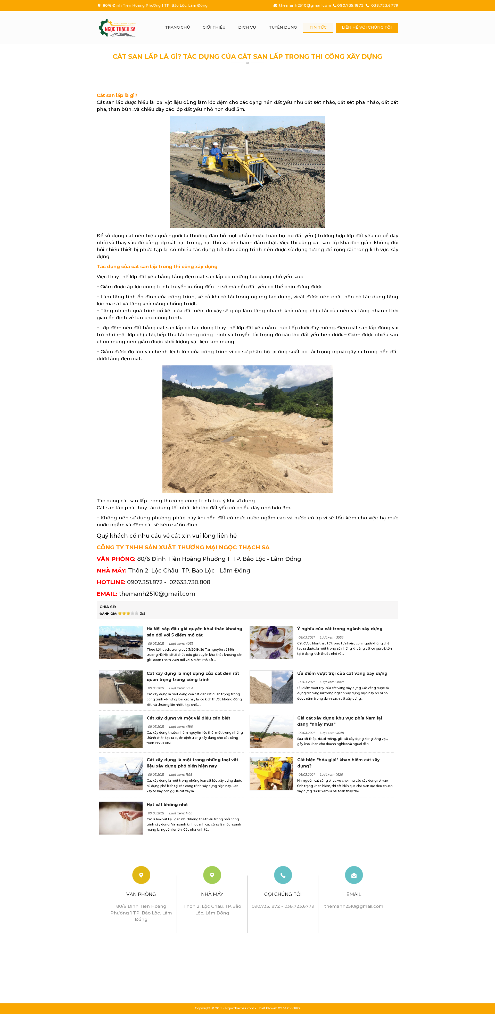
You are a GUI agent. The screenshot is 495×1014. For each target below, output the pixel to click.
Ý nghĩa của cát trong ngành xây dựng (340, 628)
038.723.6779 (384, 5)
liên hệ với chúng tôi (367, 27)
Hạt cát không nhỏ (167, 804)
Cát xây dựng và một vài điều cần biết (188, 718)
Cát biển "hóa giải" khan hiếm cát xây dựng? (338, 762)
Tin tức (318, 27)
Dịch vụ (247, 27)
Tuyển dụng (283, 27)
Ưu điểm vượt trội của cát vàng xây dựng (342, 673)
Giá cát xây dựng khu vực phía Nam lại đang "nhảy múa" (339, 721)
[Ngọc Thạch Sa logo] (122, 28)
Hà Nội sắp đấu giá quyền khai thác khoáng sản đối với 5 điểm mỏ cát (194, 631)
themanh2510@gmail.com (305, 5)
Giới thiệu (214, 27)
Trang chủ (177, 27)
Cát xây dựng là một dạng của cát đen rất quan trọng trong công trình (193, 676)
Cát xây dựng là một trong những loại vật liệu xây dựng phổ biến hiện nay (192, 762)
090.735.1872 (351, 5)
